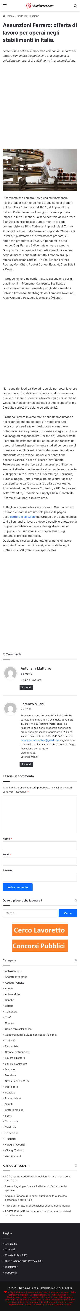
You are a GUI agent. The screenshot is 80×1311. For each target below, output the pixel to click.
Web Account (13, 1156)
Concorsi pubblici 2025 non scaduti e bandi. (31, 1034)
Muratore (10, 1075)
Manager (10, 1069)
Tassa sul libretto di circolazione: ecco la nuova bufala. (38, 1205)
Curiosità (10, 1040)
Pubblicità (11, 1272)
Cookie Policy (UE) (16, 1255)
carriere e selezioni (23, 516)
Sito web (8, 870)
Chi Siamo (11, 1243)
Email (7, 854)
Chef (8, 1017)
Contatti (10, 1249)
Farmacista (11, 1046)
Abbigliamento (13, 971)
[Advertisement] (40, 108)
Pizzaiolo (10, 1092)
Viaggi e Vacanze (15, 1144)
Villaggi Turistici (14, 1150)
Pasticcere (11, 1086)
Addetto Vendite (14, 982)
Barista (9, 1005)
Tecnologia (11, 1121)
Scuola (9, 1104)
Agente (9, 988)
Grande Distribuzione (27, 15)
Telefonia (10, 1127)
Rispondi (26, 687)
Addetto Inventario (16, 976)
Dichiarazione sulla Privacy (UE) (24, 1261)
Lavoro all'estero (15, 1057)
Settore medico (14, 1109)
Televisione (11, 1133)
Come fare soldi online (18, 1028)
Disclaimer (11, 1266)
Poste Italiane (13, 1098)
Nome (7, 838)
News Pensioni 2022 (17, 1080)
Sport (8, 1115)
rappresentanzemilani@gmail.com (40, 740)
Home (9, 15)
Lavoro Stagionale (16, 1063)
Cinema (9, 1023)
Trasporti (10, 1138)
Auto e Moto (12, 994)
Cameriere (11, 1011)
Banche (9, 1000)
